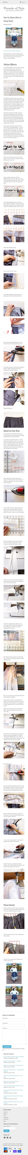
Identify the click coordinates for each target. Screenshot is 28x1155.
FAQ (5, 1115)
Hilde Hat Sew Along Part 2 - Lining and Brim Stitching (14, 1070)
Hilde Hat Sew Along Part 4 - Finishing (12, 1061)
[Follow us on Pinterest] (8, 1138)
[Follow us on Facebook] (5, 1138)
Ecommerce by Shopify (17, 1145)
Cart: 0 (23, 2)
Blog (5, 1121)
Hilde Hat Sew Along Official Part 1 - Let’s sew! (13, 1076)
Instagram (6, 1117)
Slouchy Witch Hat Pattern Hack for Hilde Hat (14, 1056)
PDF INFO (6, 1119)
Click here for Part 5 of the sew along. (12, 50)
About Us (6, 1112)
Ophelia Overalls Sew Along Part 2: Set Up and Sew (13, 1102)
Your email (5, 1023)
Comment (5, 1028)
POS (9, 1145)
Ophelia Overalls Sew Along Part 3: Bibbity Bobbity (13, 1096)
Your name (5, 1018)
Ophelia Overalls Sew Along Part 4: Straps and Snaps (13, 1091)
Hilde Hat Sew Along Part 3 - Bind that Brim (13, 1065)
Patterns (5, 1113)
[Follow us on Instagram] (10, 1138)
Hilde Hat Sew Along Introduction (11, 1081)
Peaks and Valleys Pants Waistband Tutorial (13, 1085)
